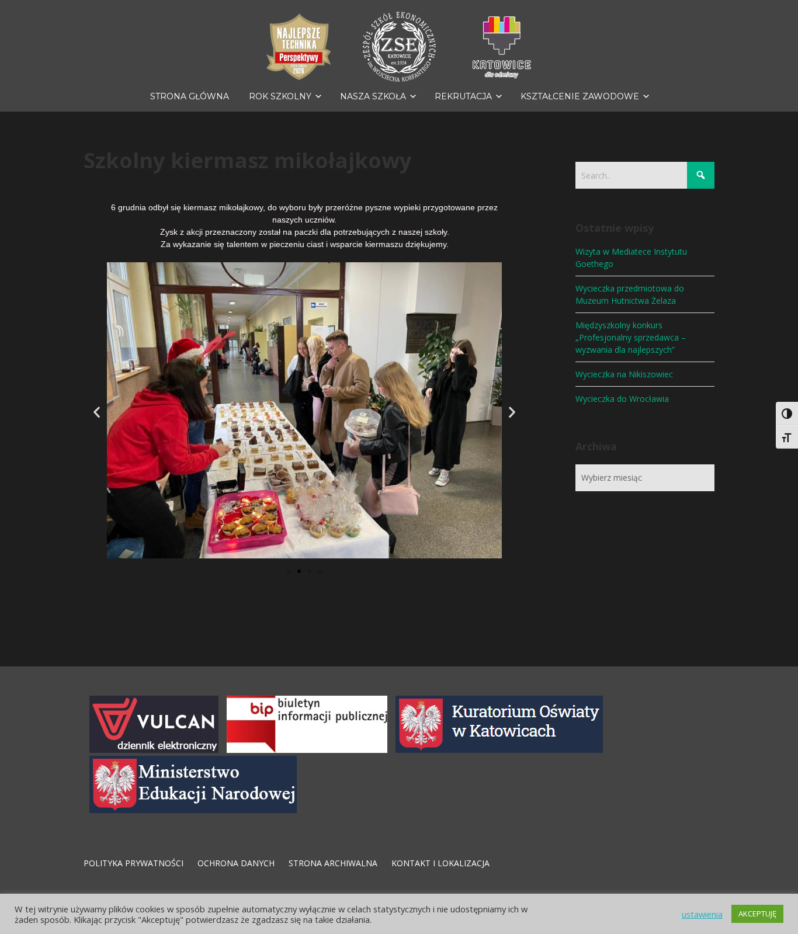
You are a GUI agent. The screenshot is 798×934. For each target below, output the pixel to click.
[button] (96, 411)
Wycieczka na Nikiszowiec (624, 374)
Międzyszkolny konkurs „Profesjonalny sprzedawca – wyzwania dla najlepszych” (630, 337)
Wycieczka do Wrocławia (622, 398)
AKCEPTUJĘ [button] (757, 913)
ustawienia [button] (702, 914)
